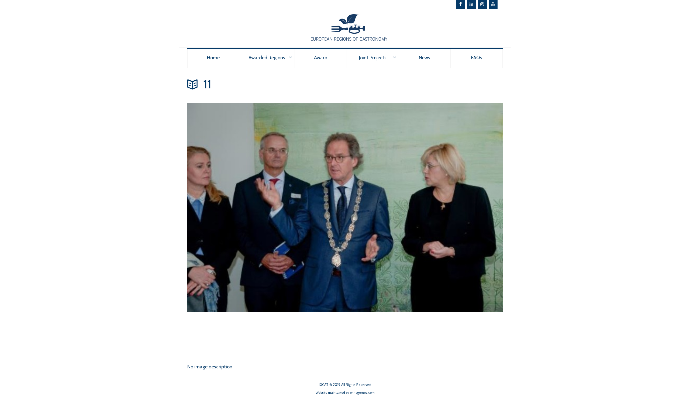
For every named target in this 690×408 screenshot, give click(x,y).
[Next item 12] (266, 333)
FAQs (476, 58)
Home (213, 58)
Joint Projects (373, 58)
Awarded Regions (267, 58)
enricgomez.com (362, 392)
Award (320, 58)
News (424, 58)
